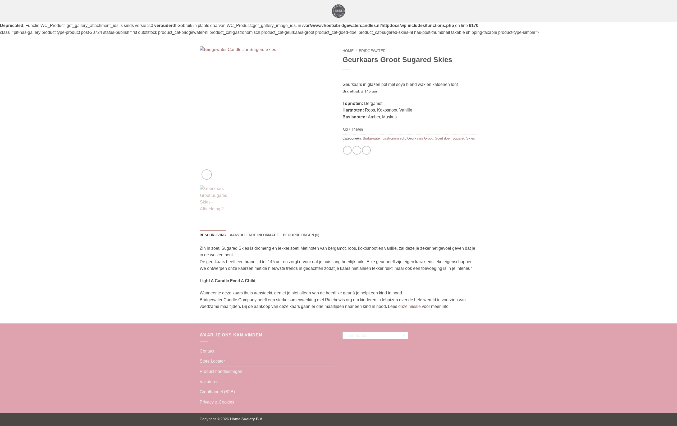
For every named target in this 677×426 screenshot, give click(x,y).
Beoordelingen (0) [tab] (301, 235)
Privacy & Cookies (217, 402)
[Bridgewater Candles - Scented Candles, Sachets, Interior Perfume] (339, 11)
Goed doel (442, 138)
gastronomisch (394, 138)
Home (348, 51)
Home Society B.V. (246, 419)
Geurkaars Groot (420, 138)
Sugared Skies (463, 138)
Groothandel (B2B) (217, 392)
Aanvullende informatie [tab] (254, 235)
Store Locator (212, 361)
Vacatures (209, 381)
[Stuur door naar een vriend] (357, 150)
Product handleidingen (221, 371)
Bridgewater (372, 51)
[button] (203, 10)
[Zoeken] (475, 11)
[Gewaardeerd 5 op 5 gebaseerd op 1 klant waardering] (409, 76)
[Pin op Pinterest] (366, 150)
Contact (207, 351)
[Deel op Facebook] (347, 150)
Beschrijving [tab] (213, 235)
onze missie (409, 306)
